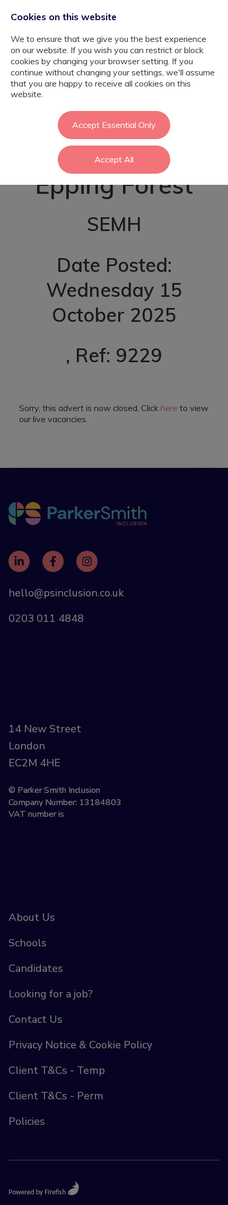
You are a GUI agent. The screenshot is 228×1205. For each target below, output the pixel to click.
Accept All (114, 159)
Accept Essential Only (114, 124)
